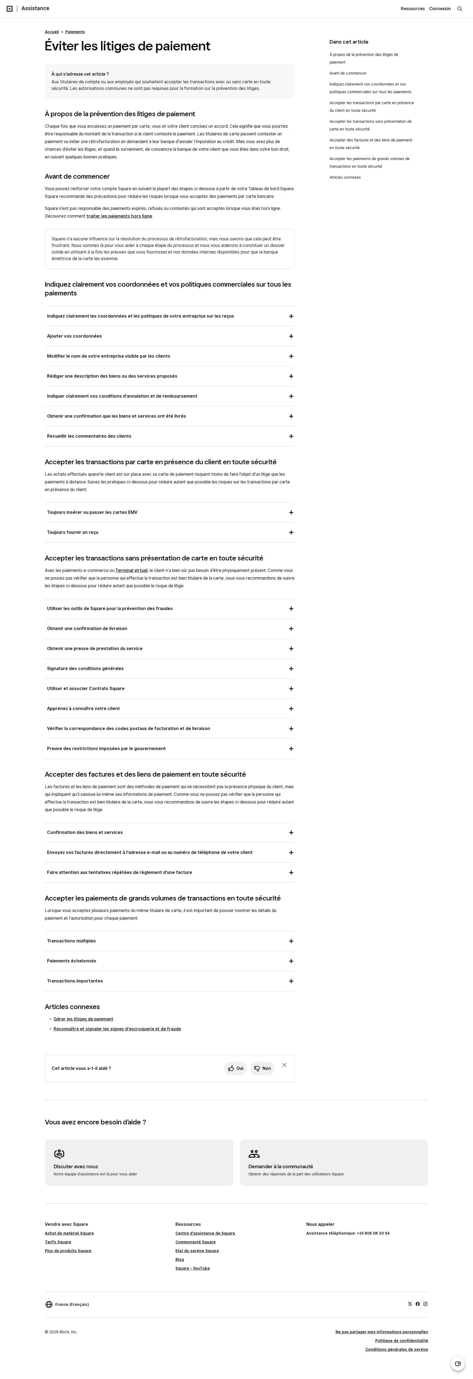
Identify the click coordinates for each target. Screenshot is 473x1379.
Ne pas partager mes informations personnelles (382, 1332)
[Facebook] (417, 1303)
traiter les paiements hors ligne (119, 216)
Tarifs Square (58, 1242)
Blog (179, 1259)
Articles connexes (345, 177)
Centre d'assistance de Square (205, 1233)
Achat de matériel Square (69, 1233)
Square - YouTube (192, 1268)
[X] (410, 1303)
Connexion (440, 8)
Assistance (35, 8)
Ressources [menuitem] (413, 8)
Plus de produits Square (68, 1251)
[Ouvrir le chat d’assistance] (458, 1364)
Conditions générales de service (396, 1349)
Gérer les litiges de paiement (83, 1019)
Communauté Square (195, 1242)
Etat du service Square (197, 1251)
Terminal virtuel (132, 570)
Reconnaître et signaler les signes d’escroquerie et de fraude (117, 1029)
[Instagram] (425, 1303)
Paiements (75, 32)
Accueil (52, 32)
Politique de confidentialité (401, 1340)
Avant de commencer (348, 73)
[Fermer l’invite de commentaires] (284, 1065)
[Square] (10, 9)
